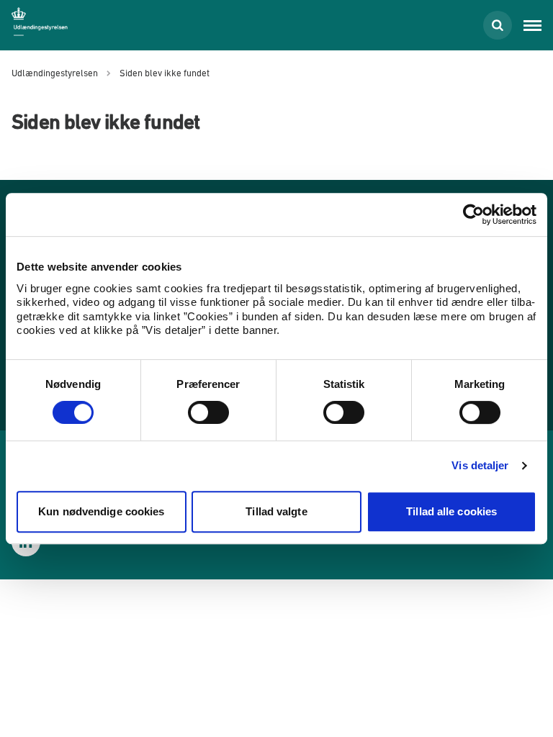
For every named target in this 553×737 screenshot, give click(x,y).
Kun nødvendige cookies (101, 511)
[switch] (208, 412)
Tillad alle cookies (451, 511)
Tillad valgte (276, 511)
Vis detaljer (479, 465)
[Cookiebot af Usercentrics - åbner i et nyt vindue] (473, 214)
